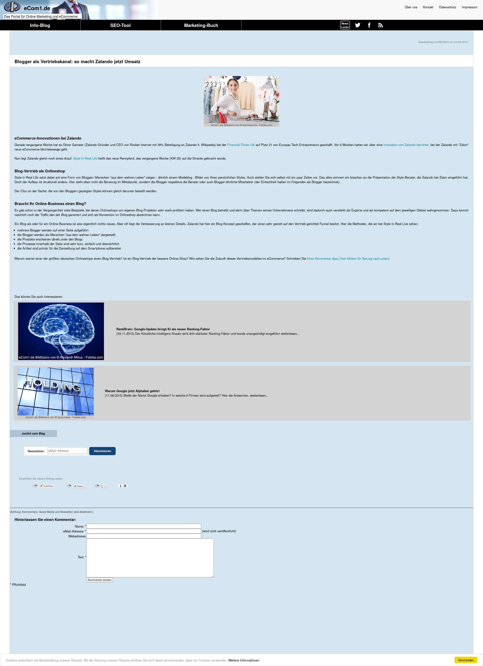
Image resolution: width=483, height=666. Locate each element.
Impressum (469, 7)
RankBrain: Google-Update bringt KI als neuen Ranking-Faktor (163, 329)
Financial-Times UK (241, 144)
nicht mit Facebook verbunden (35, 486)
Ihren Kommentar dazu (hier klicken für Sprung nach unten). (348, 258)
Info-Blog (40, 25)
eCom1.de (37, 8)
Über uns (411, 7)
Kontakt (428, 7)
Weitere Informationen (243, 660)
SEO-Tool (120, 25)
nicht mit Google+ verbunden (97, 486)
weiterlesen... (290, 333)
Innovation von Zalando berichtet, (406, 144)
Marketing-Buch (201, 25)
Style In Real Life (85, 158)
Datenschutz (447, 7)
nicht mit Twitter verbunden (69, 486)
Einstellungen (125, 486)
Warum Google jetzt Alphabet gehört (132, 391)
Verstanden (466, 660)
